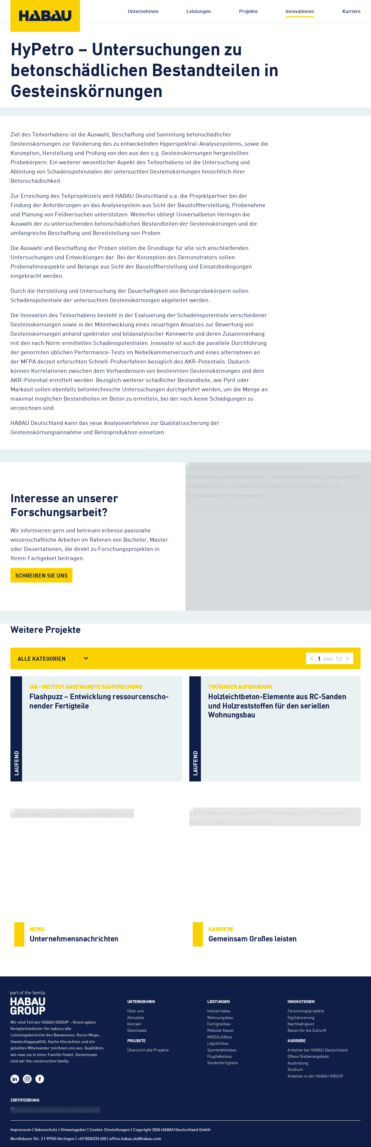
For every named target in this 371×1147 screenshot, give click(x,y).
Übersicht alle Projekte (148, 1050)
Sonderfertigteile (222, 1062)
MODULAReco (219, 1037)
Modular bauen (220, 1030)
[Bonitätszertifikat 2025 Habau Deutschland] (58, 1109)
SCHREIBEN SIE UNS (41, 575)
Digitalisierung (301, 1017)
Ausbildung (298, 1063)
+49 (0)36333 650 (92, 1138)
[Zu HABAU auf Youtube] (52, 1079)
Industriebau (218, 1010)
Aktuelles (135, 1017)
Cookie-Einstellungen (110, 1129)
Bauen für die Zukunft (307, 1030)
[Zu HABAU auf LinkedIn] (14, 1079)
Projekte (248, 11)
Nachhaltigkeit (301, 1024)
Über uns (135, 1010)
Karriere (351, 11)
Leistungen (198, 11)
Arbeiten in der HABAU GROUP (315, 1076)
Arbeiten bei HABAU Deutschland (318, 1050)
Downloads (137, 1030)
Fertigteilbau (219, 1024)
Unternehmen (143, 11)
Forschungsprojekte (306, 1010)
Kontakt (134, 1024)
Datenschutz (45, 1129)
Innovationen (299, 11)
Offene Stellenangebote (308, 1056)
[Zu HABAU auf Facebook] (39, 1079)
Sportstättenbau (222, 1050)
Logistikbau (218, 1043)
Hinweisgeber (73, 1129)
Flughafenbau (219, 1056)
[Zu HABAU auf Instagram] (27, 1079)
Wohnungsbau (220, 1017)
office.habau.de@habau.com (135, 1138)
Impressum (20, 1129)
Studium (295, 1069)
